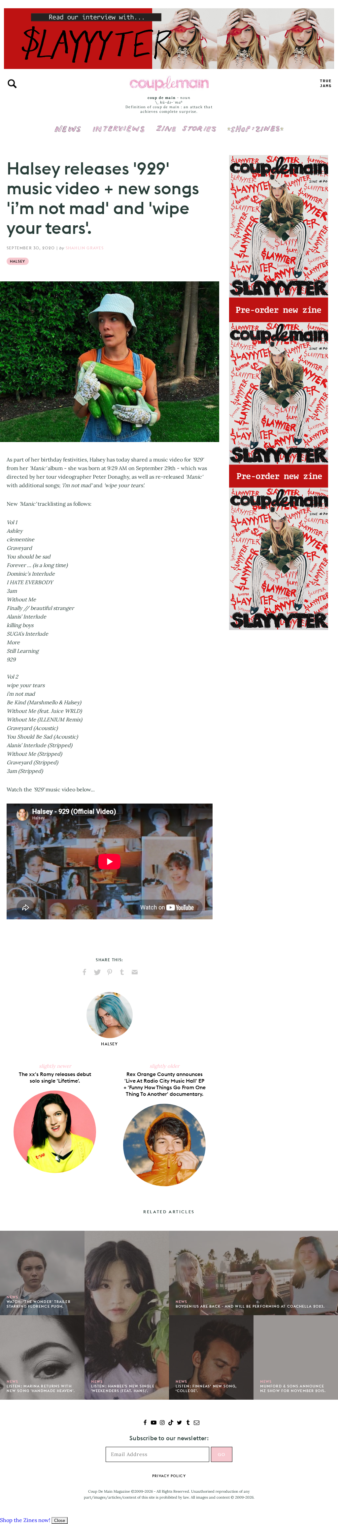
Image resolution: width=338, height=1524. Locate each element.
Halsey (17, 261)
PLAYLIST (326, 83)
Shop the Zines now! (25, 1520)
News (68, 133)
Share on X (97, 972)
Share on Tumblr (122, 972)
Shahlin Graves (85, 247)
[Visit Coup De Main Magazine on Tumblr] (188, 1423)
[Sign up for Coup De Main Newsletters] (196, 1423)
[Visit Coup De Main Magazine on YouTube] (154, 1423)
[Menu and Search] (12, 84)
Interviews (119, 124)
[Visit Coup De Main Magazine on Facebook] (145, 1423)
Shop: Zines (255, 124)
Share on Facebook (84, 972)
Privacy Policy (169, 1476)
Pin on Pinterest (109, 972)
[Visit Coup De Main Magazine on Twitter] (179, 1423)
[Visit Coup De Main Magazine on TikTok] (171, 1423)
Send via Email (134, 972)
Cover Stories (186, 124)
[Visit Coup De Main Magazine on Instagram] (162, 1423)
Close (59, 1520)
